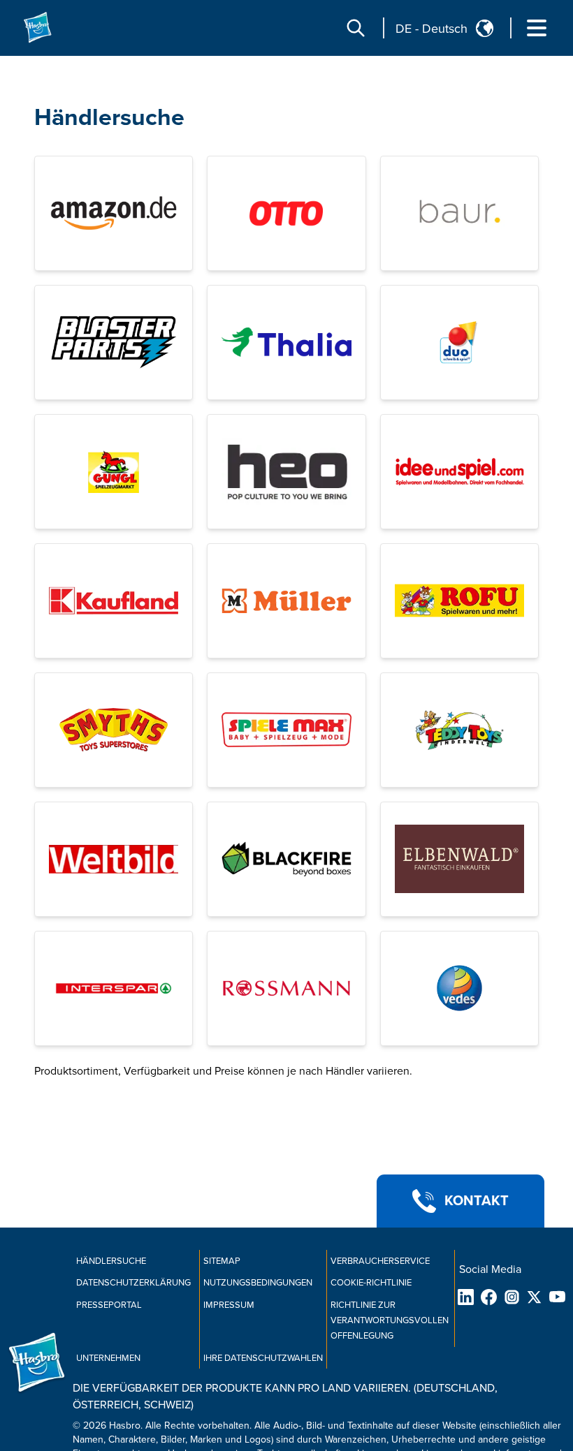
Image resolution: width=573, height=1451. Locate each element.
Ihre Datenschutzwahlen (263, 1358)
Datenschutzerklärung (133, 1282)
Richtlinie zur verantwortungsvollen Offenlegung (390, 1320)
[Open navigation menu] (537, 28)
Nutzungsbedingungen (257, 1282)
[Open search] (355, 27)
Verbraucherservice (380, 1261)
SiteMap (221, 1261)
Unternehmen (108, 1358)
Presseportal (109, 1305)
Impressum (228, 1305)
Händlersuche (109, 117)
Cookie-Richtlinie (371, 1282)
